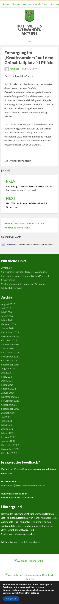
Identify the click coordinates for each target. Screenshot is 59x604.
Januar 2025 (7, 348)
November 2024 (10, 356)
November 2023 (10, 400)
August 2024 (8, 368)
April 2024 (7, 380)
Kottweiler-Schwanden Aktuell (29, 30)
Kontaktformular (23, 469)
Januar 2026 (7, 328)
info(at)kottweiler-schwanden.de (27, 485)
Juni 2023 (6, 420)
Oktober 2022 (9, 452)
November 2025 (10, 336)
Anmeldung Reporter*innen (35, 4)
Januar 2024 (7, 392)
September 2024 (10, 364)
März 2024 (7, 384)
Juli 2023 (6, 416)
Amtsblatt (6, 267)
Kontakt (6, 4)
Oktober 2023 (9, 404)
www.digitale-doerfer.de (27, 541)
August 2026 (8, 304)
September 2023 (10, 408)
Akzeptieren (11, 599)
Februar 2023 (8, 436)
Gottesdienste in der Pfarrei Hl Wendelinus (24, 271)
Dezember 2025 (10, 332)
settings (35, 593)
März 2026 (7, 320)
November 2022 (10, 448)
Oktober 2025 (9, 340)
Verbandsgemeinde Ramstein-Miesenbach (24, 283)
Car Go (14, 69)
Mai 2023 (6, 424)
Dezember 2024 (10, 352)
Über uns (16, 4)
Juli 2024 (6, 372)
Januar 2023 (7, 440)
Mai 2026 (6, 312)
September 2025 (10, 344)
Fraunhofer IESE (48, 517)
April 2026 (7, 316)
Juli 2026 (6, 308)
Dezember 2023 (10, 396)
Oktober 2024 (9, 360)
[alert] (29, 244)
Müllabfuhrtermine (11, 287)
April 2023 (7, 428)
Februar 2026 (8, 324)
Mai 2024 (6, 376)
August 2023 (8, 412)
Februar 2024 (8, 388)
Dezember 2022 (10, 444)
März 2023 (7, 432)
